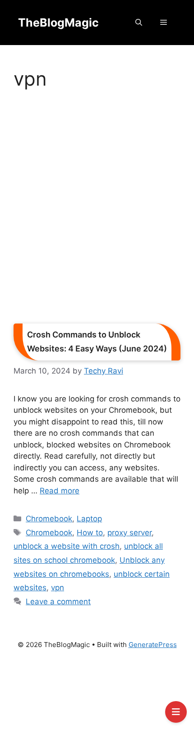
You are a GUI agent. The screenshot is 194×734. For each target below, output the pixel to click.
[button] (138, 22)
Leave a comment (58, 601)
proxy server (129, 532)
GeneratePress (153, 644)
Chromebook (49, 518)
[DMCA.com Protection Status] (97, 695)
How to (90, 532)
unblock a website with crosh (67, 546)
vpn (57, 587)
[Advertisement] (97, 209)
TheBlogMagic (58, 22)
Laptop (89, 518)
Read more (59, 490)
